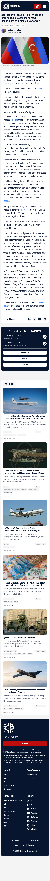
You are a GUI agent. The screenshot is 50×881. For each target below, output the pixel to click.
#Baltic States (7, 432)
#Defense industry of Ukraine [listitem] (13, 800)
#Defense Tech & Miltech (10, 651)
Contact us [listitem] (30, 778)
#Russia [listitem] (6, 819)
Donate (25, 744)
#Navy (37, 486)
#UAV (18, 435)
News (5, 775)
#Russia (12, 25)
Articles (5, 778)
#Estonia (38, 432)
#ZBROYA (29, 654)
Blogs (5, 782)
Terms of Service (35, 840)
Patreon (25, 352)
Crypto (25, 364)
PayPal (25, 358)
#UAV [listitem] (5, 822)
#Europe (6, 435)
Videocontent (7, 789)
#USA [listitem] (5, 826)
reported (14, 120)
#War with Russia (20, 25)
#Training (6, 547)
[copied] (45, 337)
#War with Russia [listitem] (9, 811)
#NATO (43, 544)
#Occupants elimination (20, 489)
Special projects (8, 785)
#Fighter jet (12, 435)
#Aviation (6, 544)
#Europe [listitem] (6, 815)
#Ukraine (36, 489)
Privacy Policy (14, 840)
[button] (44, 6)
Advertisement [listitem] (32, 775)
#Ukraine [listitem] (6, 804)
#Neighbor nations (8, 489)
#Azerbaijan (5, 25)
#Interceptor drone (40, 705)
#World (23, 435)
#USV (24, 654)
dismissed (25, 210)
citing (40, 88)
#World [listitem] (5, 808)
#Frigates (6, 486)
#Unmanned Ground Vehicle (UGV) (12, 654)
